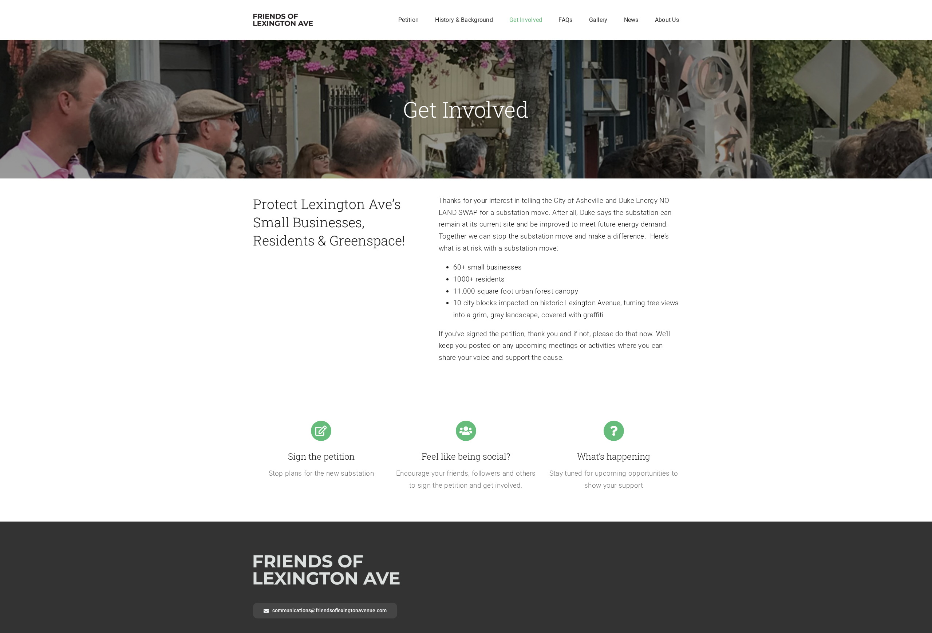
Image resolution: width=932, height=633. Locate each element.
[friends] (283, 17)
